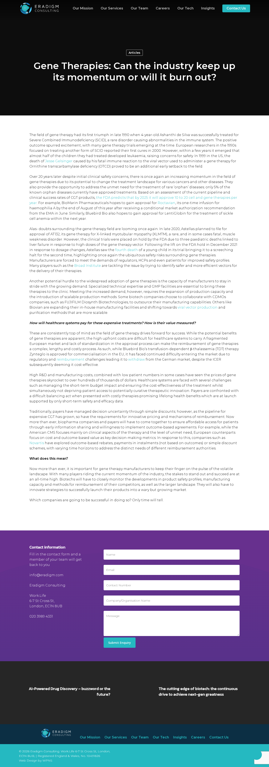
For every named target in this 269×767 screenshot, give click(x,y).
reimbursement (70, 359)
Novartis (36, 443)
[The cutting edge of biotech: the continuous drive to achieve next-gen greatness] (201, 692)
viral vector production (198, 307)
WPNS (47, 760)
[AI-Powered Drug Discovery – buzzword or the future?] (67, 692)
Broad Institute (87, 266)
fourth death (126, 250)
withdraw (136, 359)
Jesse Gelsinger (59, 161)
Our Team (140, 737)
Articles (134, 53)
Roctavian (166, 203)
